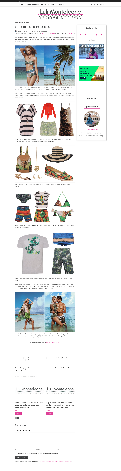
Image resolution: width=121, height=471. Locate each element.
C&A (49, 357)
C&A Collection (56, 357)
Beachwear (43, 357)
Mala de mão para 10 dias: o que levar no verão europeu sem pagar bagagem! (29, 405)
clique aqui (70, 33)
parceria (40, 359)
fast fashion (65, 357)
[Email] (60, 350)
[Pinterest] (21, 1)
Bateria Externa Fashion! (65, 368)
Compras (48, 410)
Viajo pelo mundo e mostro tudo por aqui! (91, 135)
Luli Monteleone (23, 31)
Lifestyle (22, 22)
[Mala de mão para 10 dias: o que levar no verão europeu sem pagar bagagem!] (29, 391)
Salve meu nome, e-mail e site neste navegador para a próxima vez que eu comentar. (37, 453)
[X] (44, 350)
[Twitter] (25, 1)
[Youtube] (17, 1)
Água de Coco (19, 357)
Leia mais (18, 413)
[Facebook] (23, 1)
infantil (17, 359)
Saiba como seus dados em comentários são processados (55, 461)
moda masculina (30, 359)
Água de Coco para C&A (48, 33)
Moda (27, 22)
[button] (96, 4)
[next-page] (18, 418)
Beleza (16, 410)
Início (16, 22)
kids (23, 359)
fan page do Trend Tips (52, 342)
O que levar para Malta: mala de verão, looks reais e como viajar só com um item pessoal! (60, 405)
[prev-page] (16, 418)
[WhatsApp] (55, 350)
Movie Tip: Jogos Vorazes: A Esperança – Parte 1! (26, 369)
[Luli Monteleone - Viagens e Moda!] (60, 13)
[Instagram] (19, 1)
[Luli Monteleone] (16, 31)
